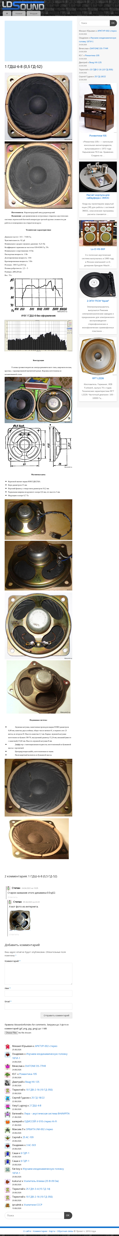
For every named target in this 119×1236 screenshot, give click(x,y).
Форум (33, 13)
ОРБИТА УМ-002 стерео (39, 1129)
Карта (52, 1231)
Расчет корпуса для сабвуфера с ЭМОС (97, 196)
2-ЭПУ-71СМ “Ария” (98, 300)
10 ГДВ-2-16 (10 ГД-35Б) (39, 1089)
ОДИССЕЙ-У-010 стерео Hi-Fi (40, 1121)
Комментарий (12, 961)
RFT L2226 (98, 378)
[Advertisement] (38, 41)
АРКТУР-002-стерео (46, 1046)
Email (8, 1001)
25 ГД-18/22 (38, 1097)
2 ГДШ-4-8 (35, 1105)
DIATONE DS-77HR (35, 1066)
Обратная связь (65, 1231)
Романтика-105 (28, 1074)
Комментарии (40, 1231)
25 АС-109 (28, 1137)
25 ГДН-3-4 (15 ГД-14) (38, 1188)
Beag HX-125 (32, 1081)
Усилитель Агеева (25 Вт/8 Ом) (41, 1181)
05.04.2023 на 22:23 (31, 902)
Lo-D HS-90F (98, 249)
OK (67, 1215)
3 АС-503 (31, 1145)
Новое (18, 13)
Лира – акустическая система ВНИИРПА (47, 1113)
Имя (8, 988)
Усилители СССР (33, 1204)
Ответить (13, 897)
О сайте (27, 1231)
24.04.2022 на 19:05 (30, 888)
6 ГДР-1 (25, 1153)
